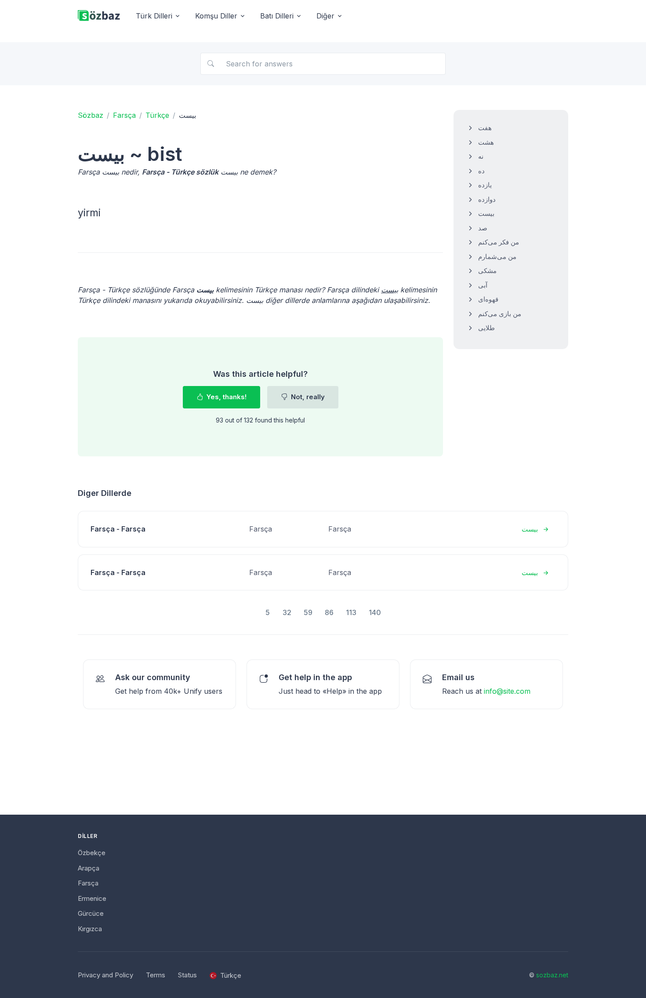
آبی (482, 285)
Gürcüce (91, 913)
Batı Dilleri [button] (277, 15)
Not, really (307, 397)
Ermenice (92, 898)
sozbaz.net (552, 975)
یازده (485, 185)
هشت (486, 142)
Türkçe (157, 115)
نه (480, 156)
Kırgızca (90, 929)
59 (308, 612)
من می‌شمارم (497, 256)
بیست (486, 213)
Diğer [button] (325, 15)
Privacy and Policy (105, 975)
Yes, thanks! (226, 397)
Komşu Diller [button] (216, 15)
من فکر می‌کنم (498, 242)
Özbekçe (91, 853)
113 (351, 612)
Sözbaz (90, 115)
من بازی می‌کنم (499, 314)
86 (329, 612)
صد (482, 228)
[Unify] (99, 16)
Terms (155, 975)
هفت (485, 128)
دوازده (487, 199)
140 (375, 612)
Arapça (88, 868)
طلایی (486, 328)
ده (481, 171)
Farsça (124, 115)
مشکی (487, 270)
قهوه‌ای (488, 299)
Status (187, 975)
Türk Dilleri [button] (154, 15)
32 (287, 612)
